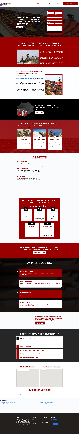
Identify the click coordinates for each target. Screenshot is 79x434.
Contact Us (58, 3)
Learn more (55, 424)
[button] (1, 5)
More (49, 3)
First (48, 14)
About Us (54, 3)
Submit (54, 32)
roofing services (46, 125)
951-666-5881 (55, 419)
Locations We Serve (44, 3)
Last (55, 14)
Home (33, 3)
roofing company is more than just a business (26, 78)
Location (48, 22)
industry (59, 57)
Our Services (37, 3)
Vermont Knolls (18, 394)
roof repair (45, 229)
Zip (55, 22)
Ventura (17, 392)
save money (33, 205)
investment (53, 53)
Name (48, 11)
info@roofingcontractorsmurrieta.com (58, 420)
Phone (48, 19)
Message (49, 25)
